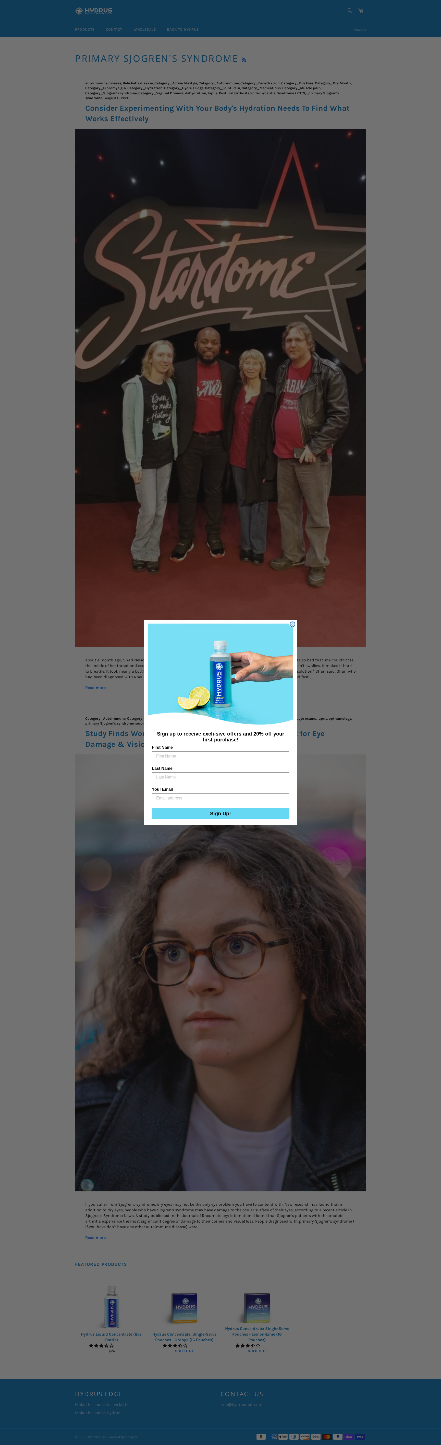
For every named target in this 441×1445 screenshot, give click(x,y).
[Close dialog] (292, 624)
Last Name (162, 768)
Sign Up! (220, 813)
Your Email (162, 789)
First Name (162, 747)
